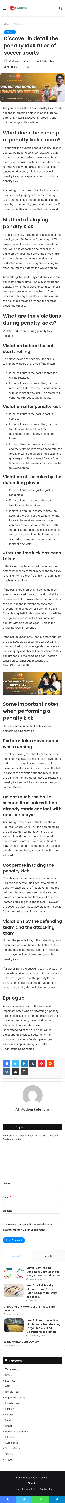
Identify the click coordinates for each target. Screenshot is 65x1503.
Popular (48, 1256)
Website (7, 1210)
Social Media (12, 1448)
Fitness (9, 1414)
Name (7, 1183)
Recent (16, 1256)
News (8, 1375)
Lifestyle (10, 1437)
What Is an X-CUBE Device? (21, 1341)
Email (7, 1197)
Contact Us (46, 1489)
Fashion (9, 1408)
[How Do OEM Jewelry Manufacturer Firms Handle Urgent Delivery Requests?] (14, 1290)
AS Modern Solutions (19, 61)
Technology (12, 1369)
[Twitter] (15, 1063)
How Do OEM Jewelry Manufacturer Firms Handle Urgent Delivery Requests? (41, 1291)
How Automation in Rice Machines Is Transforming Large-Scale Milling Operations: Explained (43, 1326)
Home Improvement (16, 1431)
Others (19, 24)
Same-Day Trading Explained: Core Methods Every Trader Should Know (43, 1271)
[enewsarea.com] (18, 8)
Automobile (11, 1442)
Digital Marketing (15, 1397)
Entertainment (13, 1403)
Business (10, 1380)
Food (8, 1420)
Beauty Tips (12, 1391)
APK (7, 1386)
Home (9, 24)
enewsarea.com (40, 1477)
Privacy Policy (29, 1489)
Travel (8, 1459)
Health (9, 1425)
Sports (9, 1454)
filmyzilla (32, 1483)
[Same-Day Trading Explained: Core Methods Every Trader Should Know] (14, 1273)
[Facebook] (6, 1063)
